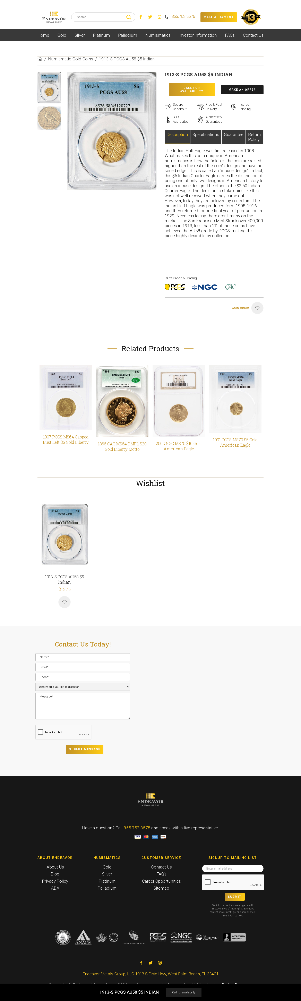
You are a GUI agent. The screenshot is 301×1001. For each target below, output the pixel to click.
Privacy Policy (55, 881)
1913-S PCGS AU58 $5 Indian (127, 59)
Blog (55, 874)
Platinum (107, 881)
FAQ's (161, 874)
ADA (55, 888)
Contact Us (253, 35)
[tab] (177, 137)
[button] (61, 35)
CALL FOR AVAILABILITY (191, 89)
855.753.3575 (137, 827)
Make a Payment (219, 17)
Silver (107, 874)
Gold (107, 867)
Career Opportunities (161, 881)
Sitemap (161, 888)
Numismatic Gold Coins (70, 59)
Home (43, 35)
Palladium (107, 888)
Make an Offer (242, 89)
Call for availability (183, 992)
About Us (55, 867)
